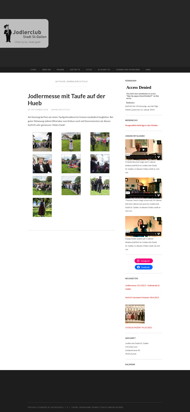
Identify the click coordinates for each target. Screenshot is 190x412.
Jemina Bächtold (60, 109)
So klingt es (104, 70)
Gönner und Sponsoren (128, 70)
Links (148, 70)
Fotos (89, 70)
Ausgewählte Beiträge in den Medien (141, 125)
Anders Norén (115, 407)
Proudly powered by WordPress (46, 407)
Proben (60, 70)
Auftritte (75, 70)
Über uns (46, 70)
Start (34, 70)
